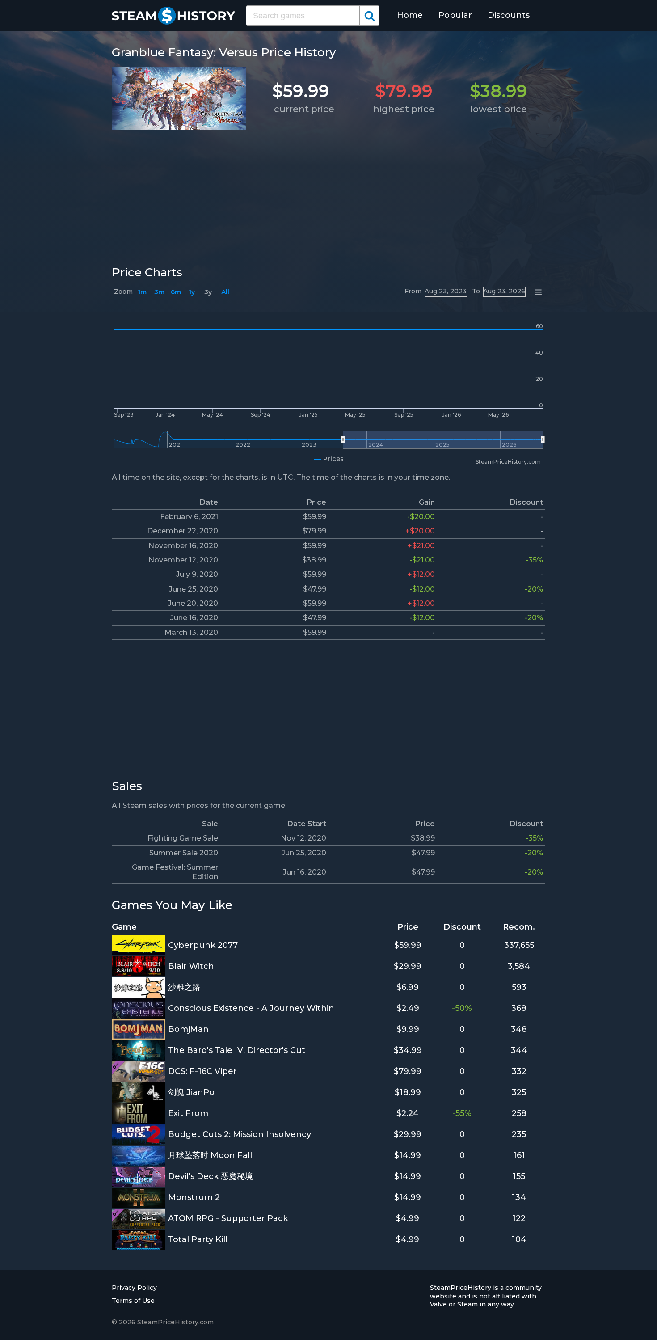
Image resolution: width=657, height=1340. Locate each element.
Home (410, 15)
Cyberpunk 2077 (203, 945)
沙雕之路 (184, 987)
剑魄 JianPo (191, 1092)
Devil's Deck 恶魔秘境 (210, 1176)
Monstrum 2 (194, 1197)
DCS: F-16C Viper (202, 1071)
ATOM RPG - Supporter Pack (228, 1218)
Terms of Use (133, 1301)
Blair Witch (191, 966)
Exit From (188, 1113)
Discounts (509, 15)
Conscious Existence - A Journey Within (251, 1008)
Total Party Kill (197, 1239)
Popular (455, 15)
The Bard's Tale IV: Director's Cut (236, 1050)
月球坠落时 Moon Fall (210, 1155)
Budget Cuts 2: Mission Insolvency (239, 1134)
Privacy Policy (134, 1288)
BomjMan (188, 1029)
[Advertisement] (328, 195)
